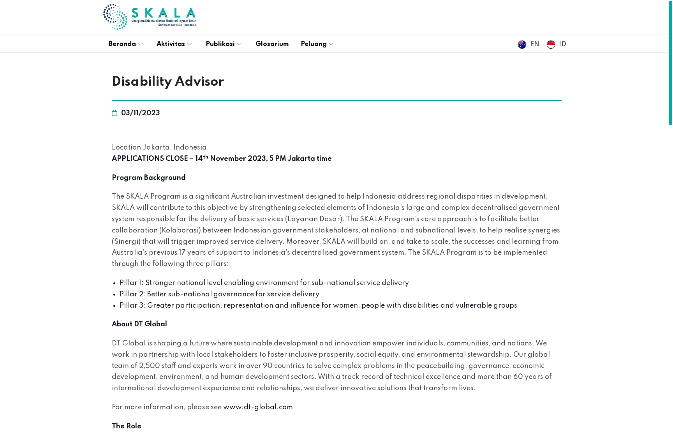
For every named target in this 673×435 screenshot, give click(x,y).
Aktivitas (171, 44)
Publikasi (220, 44)
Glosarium (272, 44)
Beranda (122, 44)
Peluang (314, 44)
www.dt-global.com (258, 407)
